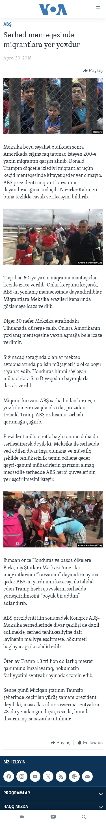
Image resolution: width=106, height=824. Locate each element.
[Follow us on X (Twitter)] (48, 776)
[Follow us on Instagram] (21, 776)
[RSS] (61, 776)
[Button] (93, 70)
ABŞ (7, 24)
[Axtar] (83, 817)
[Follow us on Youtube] (35, 776)
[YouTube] (53, 817)
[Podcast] (74, 776)
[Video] (22, 817)
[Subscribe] (87, 776)
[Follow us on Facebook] (8, 776)
